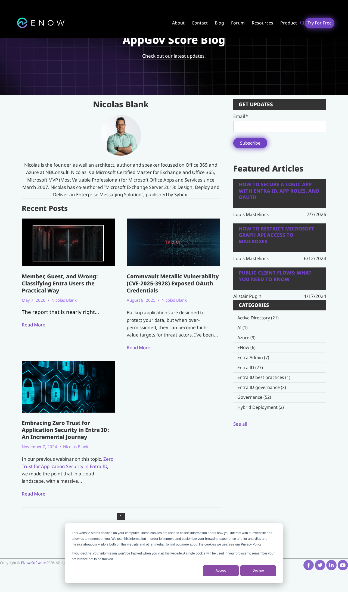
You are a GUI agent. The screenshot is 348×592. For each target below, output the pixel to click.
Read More (33, 325)
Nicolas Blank (64, 300)
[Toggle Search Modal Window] (302, 23)
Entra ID (250, 367)
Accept (221, 570)
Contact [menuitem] (200, 23)
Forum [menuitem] (238, 23)
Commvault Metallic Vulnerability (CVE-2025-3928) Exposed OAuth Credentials (173, 283)
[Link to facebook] (308, 565)
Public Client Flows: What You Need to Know (275, 276)
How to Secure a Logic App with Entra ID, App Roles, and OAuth (279, 190)
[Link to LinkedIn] (331, 565)
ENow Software (33, 562)
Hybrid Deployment (260, 407)
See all (240, 424)
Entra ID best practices (263, 377)
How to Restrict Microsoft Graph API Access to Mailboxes (276, 235)
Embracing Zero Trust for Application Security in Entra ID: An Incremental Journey (65, 430)
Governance (254, 397)
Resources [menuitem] (262, 23)
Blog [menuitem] (219, 23)
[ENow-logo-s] (41, 23)
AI (242, 328)
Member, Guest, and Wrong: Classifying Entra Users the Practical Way (60, 283)
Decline (258, 570)
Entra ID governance (261, 387)
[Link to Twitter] (320, 565)
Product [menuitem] (288, 23)
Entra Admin (253, 357)
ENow (246, 347)
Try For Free (319, 23)
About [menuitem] (178, 23)
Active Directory (258, 318)
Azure (246, 338)
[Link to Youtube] (343, 565)
